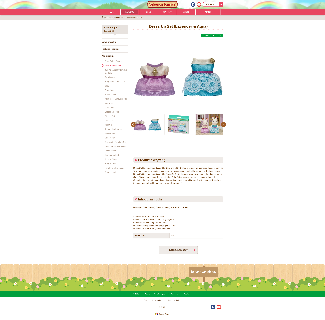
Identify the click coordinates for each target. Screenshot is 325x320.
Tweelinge (109, 90)
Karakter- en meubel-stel (116, 99)
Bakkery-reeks (111, 133)
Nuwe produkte (109, 42)
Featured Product (110, 49)
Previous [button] (133, 124)
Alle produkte (108, 56)
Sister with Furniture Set (115, 142)
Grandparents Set (112, 155)
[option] (178, 74)
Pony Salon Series (113, 61)
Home (102, 17)
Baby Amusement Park (115, 82)
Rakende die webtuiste (153, 300)
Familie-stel (110, 77)
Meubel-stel (110, 103)
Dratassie (109, 120)
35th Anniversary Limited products (116, 71)
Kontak (208, 11)
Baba (107, 86)
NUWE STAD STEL (114, 66)
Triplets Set (110, 116)
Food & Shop (111, 159)
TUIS (111, 11)
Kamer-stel (109, 107)
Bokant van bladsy (203, 271)
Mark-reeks (110, 138)
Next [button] (224, 124)
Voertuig (108, 125)
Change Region (164, 314)
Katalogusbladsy (178, 250)
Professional (110, 172)
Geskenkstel (110, 151)
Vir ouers (167, 11)
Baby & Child (111, 164)
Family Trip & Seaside (115, 168)
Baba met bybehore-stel (115, 146)
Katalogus (129, 11)
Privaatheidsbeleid (173, 300)
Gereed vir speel (112, 112)
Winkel (186, 11)
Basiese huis (110, 94)
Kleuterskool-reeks (113, 129)
